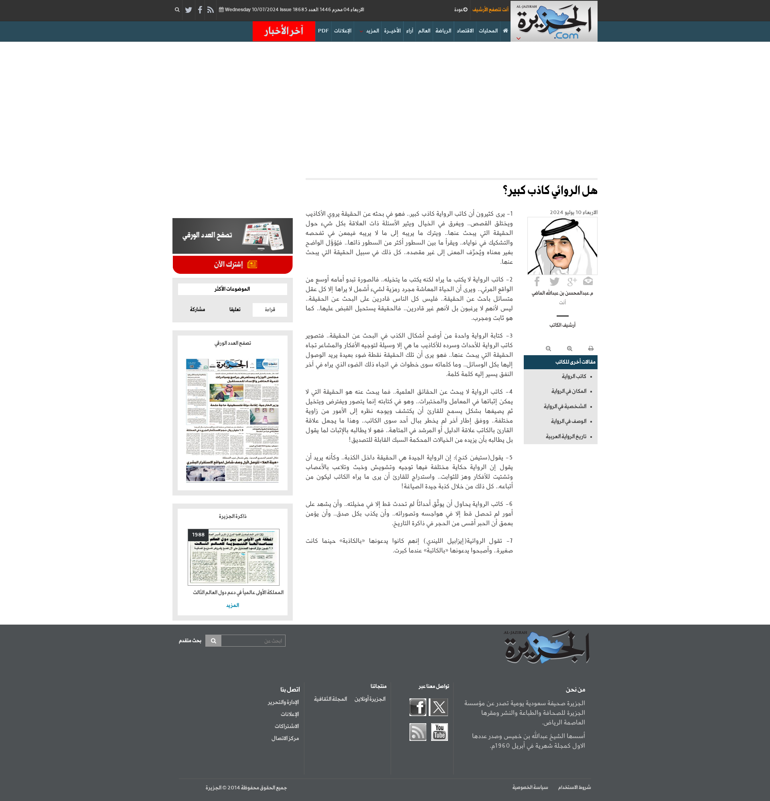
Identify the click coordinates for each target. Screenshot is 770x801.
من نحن (575, 690)
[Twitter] (188, 10)
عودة (458, 10)
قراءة (270, 309)
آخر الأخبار (284, 31)
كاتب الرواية (574, 376)
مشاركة (197, 309)
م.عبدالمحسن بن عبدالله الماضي (562, 293)
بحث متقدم (190, 640)
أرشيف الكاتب (562, 325)
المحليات (488, 31)
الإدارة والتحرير (283, 702)
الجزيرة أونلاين (370, 699)
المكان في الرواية (568, 391)
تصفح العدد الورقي (233, 343)
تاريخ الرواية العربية (566, 436)
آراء (409, 31)
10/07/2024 (294, 10)
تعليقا (235, 309)
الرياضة (443, 31)
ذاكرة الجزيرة (233, 516)
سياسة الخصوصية (530, 787)
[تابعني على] (572, 281)
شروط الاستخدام (574, 787)
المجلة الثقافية (330, 699)
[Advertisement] (385, 110)
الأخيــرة (392, 31)
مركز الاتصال (285, 738)
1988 (198, 535)
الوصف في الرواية (568, 421)
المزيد (372, 31)
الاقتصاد (465, 31)
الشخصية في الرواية (565, 406)
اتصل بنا (290, 690)
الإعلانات (342, 31)
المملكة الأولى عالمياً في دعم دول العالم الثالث (238, 592)
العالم (424, 31)
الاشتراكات (287, 726)
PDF (323, 31)
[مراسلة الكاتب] (588, 281)
